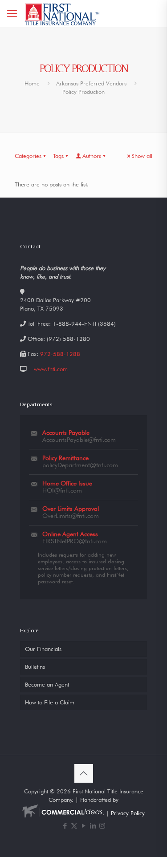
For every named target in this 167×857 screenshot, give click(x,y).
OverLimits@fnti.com (70, 515)
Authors (91, 155)
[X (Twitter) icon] (74, 826)
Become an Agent (47, 684)
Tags (58, 155)
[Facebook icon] (64, 826)
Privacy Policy (128, 813)
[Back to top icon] (83, 773)
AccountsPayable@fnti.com (79, 439)
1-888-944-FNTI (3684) (84, 323)
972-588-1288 (60, 353)
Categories (28, 155)
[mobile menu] (12, 13)
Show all (141, 155)
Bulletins (35, 666)
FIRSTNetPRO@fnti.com (74, 541)
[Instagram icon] (102, 826)
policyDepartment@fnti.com (80, 465)
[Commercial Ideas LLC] (62, 813)
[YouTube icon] (83, 826)
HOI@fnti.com (62, 490)
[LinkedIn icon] (93, 826)
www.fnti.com (51, 368)
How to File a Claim (49, 702)
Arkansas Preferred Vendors (91, 83)
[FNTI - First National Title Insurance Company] (62, 13)
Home (32, 83)
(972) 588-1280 (68, 338)
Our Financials (43, 648)
